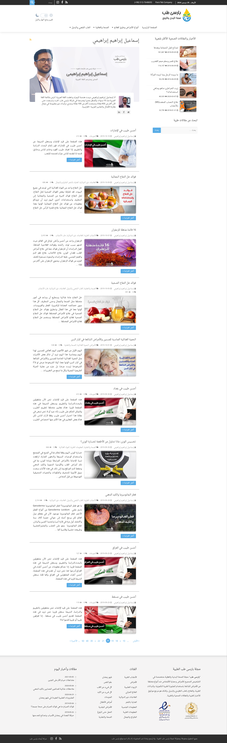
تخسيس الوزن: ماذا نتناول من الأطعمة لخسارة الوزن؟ (108, 441)
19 (112, 641)
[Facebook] (62, 2)
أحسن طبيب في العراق (124, 548)
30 (91, 641)
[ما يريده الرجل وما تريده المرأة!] (188, 78)
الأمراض (93, 345)
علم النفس (108, 682)
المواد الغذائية (64, 447)
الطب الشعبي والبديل (81, 27)
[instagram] (58, 2)
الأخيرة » (73, 641)
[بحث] (32, 2)
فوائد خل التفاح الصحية (123, 283)
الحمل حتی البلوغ (104, 712)
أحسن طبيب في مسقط (124, 597)
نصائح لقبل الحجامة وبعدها (166, 48)
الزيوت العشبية (130, 687)
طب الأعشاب (61, 235)
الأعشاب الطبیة (90, 235)
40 (87, 641)
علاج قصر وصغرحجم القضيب (164, 61)
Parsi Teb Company (163, 2)
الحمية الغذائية (83, 345)
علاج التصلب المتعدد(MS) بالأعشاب (166, 104)
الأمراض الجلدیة (105, 707)
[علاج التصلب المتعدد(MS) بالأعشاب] (188, 106)
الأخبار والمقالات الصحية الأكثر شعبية (175, 38)
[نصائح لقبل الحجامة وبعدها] (188, 51)
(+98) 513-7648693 (143, 2)
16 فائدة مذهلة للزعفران (123, 230)
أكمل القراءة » (74, 160)
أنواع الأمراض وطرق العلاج (126, 27)
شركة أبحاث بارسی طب (38, 739)
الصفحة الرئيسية (149, 27)
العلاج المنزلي (131, 692)
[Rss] (66, 2)
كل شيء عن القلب (104, 687)
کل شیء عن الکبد (104, 692)
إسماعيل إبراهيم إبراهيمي (124, 136)
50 (83, 641)
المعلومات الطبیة (76, 447)
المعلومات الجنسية (129, 707)
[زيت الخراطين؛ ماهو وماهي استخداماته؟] (188, 92)
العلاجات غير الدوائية (88, 182)
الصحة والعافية (102, 27)
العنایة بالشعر (74, 182)
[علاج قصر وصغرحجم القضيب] (188, 65)
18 (116, 641)
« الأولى (136, 641)
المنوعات (92, 136)
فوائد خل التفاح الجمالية (123, 177)
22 (99, 641)
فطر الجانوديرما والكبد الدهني (120, 494)
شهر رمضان (107, 677)
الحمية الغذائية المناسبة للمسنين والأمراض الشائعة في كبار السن (103, 339)
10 (124, 641)
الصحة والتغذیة (90, 288)
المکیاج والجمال (62, 182)
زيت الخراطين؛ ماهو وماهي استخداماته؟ (165, 90)
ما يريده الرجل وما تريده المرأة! (164, 75)
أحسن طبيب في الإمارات (123, 130)
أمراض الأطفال (106, 702)
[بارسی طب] (177, 15)
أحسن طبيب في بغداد (124, 388)
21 (103, 641)
